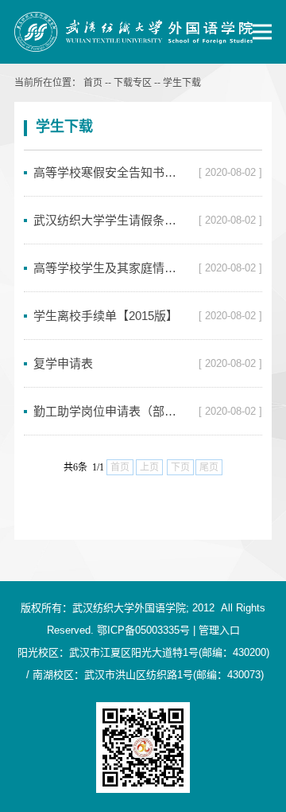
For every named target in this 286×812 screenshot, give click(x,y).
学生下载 (182, 82)
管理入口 (219, 630)
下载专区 (133, 82)
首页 (92, 82)
